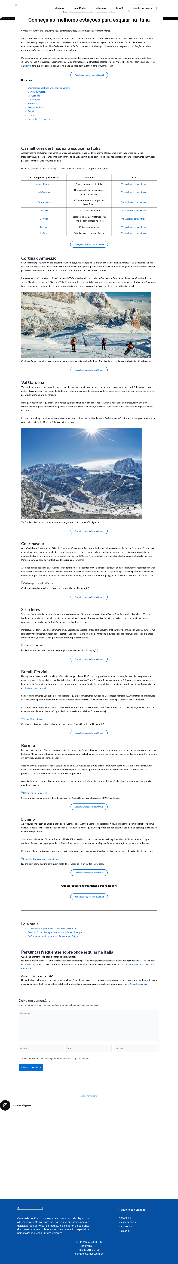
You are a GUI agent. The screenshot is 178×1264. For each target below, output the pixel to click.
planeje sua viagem (142, 8)
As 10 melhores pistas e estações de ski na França (52, 928)
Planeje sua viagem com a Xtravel (89, 75)
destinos (59, 8)
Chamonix (65, 548)
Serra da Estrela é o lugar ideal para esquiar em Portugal (55, 932)
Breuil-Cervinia (35, 107)
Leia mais (142, 984)
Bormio (31, 111)
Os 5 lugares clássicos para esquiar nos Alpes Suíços (53, 936)
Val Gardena (34, 95)
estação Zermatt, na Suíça (35, 688)
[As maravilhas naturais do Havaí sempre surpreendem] (17, 1124)
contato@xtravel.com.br (89, 1253)
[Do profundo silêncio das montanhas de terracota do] (53, 1146)
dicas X (119, 8)
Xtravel (27, 65)
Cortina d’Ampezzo (37, 91)
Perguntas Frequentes (39, 119)
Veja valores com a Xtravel (134, 184)
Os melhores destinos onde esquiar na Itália (49, 87)
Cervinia (44, 218)
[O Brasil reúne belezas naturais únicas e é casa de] (160, 1155)
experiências (80, 8)
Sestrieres (33, 103)
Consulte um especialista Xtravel (89, 370)
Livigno (31, 115)
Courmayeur (34, 99)
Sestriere (43, 210)
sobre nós (101, 8)
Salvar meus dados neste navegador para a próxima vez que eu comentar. (56, 1059)
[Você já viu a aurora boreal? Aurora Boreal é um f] (89, 1153)
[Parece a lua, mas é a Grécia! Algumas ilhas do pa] (125, 1132)
